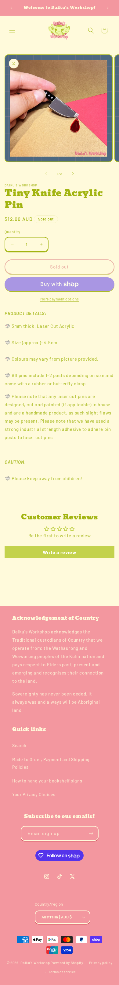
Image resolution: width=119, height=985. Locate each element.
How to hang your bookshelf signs (47, 780)
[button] (12, 30)
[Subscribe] (91, 833)
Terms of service (62, 972)
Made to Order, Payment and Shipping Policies (51, 763)
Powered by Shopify (67, 962)
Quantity (12, 231)
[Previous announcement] (11, 8)
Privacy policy (101, 963)
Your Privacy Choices (34, 794)
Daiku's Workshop (35, 962)
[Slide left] (46, 173)
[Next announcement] (107, 8)
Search (19, 745)
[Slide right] (73, 173)
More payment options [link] (59, 299)
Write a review (59, 552)
